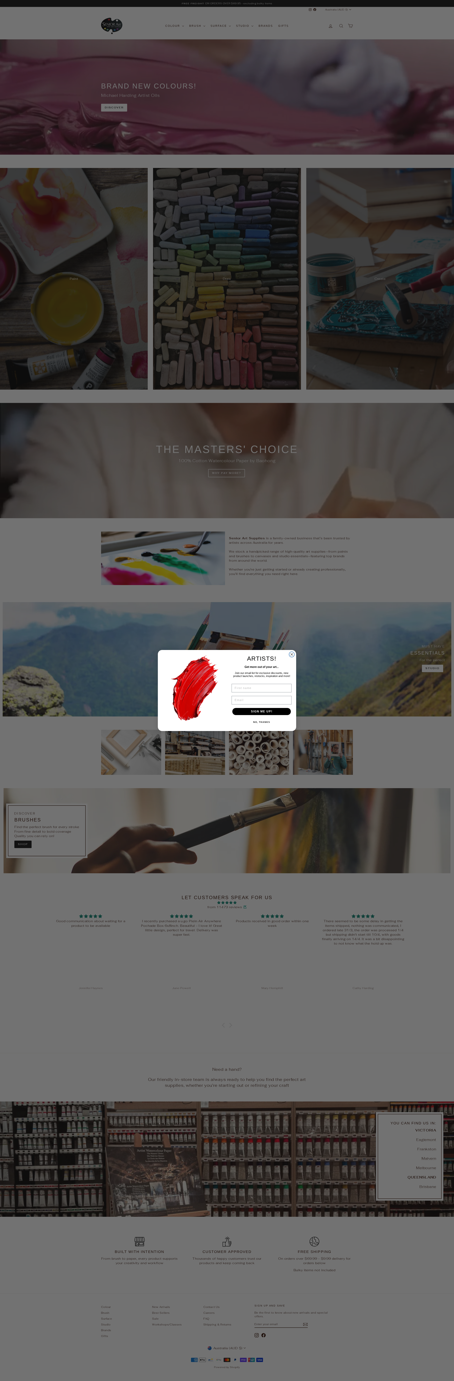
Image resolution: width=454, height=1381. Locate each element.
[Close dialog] (291, 654)
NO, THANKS (261, 722)
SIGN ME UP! (261, 711)
